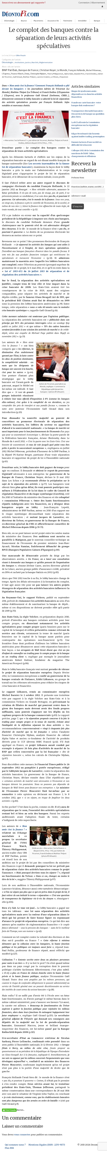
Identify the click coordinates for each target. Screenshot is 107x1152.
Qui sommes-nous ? (15, 1144)
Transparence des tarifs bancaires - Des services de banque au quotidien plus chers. (87, 114)
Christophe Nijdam (38, 74)
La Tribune (54, 77)
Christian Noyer (48, 70)
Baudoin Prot (79, 74)
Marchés (34, 62)
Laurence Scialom (43, 77)
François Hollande (76, 70)
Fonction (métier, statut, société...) (87, 187)
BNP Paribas (9, 70)
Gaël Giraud (17, 77)
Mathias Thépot (29, 77)
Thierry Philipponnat (55, 74)
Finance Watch (17, 74)
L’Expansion (63, 77)
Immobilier (82, 21)
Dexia (27, 74)
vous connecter (22, 1134)
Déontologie (9, 21)
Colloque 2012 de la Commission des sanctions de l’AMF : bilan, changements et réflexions (87, 153)
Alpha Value (68, 74)
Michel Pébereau (93, 70)
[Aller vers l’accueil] (20, 13)
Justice (28, 62)
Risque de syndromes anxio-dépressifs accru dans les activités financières (86, 94)
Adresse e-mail (78, 196)
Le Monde (62, 70)
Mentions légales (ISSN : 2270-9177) (46, 1144)
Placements (38, 21)
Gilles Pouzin (21, 55)
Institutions (19, 62)
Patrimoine (67, 21)
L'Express (6, 74)
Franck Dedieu (91, 74)
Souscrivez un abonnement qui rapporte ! (23, 2)
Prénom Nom (77, 177)
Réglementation (46, 62)
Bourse (24, 21)
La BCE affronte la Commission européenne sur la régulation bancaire (85, 125)
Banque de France (28, 70)
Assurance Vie (53, 21)
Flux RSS (9, 1148)
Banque (97, 21)
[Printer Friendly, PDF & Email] (9, 1110)
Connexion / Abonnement (92, 2)
